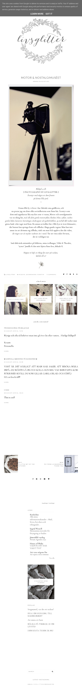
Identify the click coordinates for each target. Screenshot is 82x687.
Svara (6, 351)
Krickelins (34, 514)
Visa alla (51, 558)
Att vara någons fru (38, 552)
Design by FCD (49, 684)
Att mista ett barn (35, 620)
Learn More (37, 14)
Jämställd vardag (37, 537)
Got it (49, 14)
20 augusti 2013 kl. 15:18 (13, 331)
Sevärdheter (31, 274)
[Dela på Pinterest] (70, 274)
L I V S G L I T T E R (38, 684)
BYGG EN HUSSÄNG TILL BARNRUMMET (40, 614)
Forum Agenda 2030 (38, 539)
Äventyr (40, 274)
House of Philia (36, 543)
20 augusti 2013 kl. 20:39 (13, 362)
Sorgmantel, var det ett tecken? (41, 609)
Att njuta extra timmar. (39, 554)
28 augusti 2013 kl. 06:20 (13, 393)
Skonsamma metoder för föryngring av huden (40, 532)
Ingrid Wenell (36, 528)
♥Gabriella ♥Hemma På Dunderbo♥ (20, 359)
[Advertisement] (43, 441)
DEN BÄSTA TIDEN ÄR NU (40, 630)
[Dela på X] (63, 274)
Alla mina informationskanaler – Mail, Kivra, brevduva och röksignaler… (41, 521)
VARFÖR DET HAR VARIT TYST (38, 547)
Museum (22, 274)
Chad (6, 390)
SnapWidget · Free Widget (48, 503)
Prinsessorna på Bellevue (16, 328)
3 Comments (51, 274)
